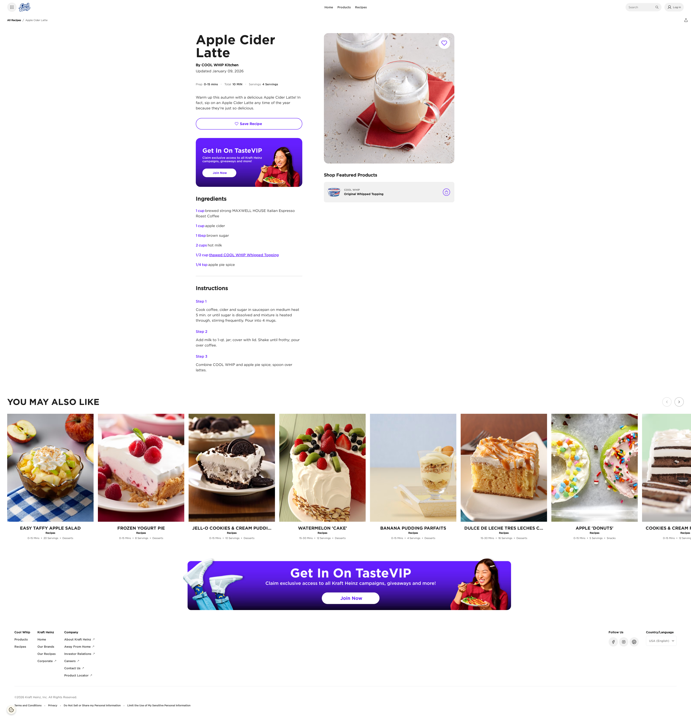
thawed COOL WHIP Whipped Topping (244, 255)
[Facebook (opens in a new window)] (613, 642)
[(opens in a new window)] (249, 162)
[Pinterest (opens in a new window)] (634, 642)
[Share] (686, 20)
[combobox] (641, 7)
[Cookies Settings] (11, 709)
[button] (12, 7)
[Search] (657, 7)
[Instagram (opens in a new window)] (623, 642)
